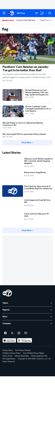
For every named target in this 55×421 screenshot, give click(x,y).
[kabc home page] (7, 293)
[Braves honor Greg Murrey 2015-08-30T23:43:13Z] (12, 177)
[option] (9, 20)
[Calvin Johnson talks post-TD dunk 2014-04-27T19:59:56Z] (12, 218)
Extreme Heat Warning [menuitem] (25, 20)
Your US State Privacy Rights (33, 353)
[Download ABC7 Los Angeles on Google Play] (24, 340)
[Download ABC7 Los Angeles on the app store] (9, 340)
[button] (4, 13)
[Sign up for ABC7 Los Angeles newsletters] (25, 333)
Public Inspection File (39, 356)
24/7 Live (21, 13)
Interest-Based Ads (22, 356)
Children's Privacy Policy (12, 353)
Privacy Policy (8, 350)
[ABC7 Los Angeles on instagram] (19, 333)
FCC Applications (9, 359)
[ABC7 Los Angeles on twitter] (12, 333)
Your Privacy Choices (23, 350)
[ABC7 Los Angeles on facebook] (5, 333)
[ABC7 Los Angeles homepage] (11, 13)
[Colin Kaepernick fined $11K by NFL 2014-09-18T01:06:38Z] (12, 205)
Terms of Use (7, 356)
